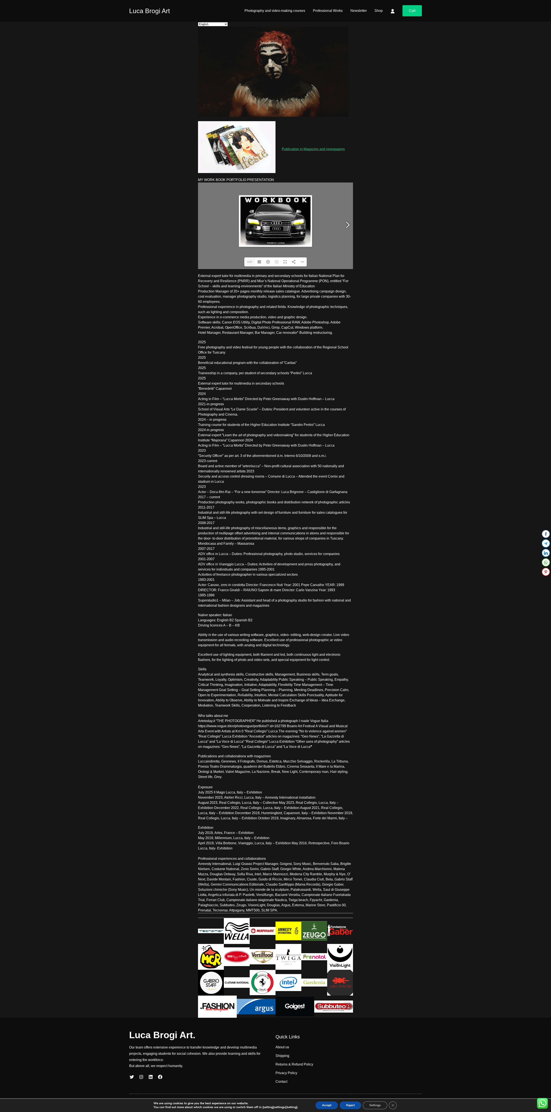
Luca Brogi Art (149, 10)
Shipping (282, 1056)
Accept (326, 1105)
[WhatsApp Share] (546, 562)
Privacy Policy (286, 1073)
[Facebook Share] (546, 534)
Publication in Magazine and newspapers (313, 149)
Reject (350, 1105)
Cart (412, 10)
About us (282, 1047)
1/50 (249, 261)
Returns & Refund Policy (294, 1064)
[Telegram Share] (546, 543)
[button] (546, 580)
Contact (281, 1081)
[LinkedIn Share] (546, 553)
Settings (375, 1105)
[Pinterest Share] (546, 572)
